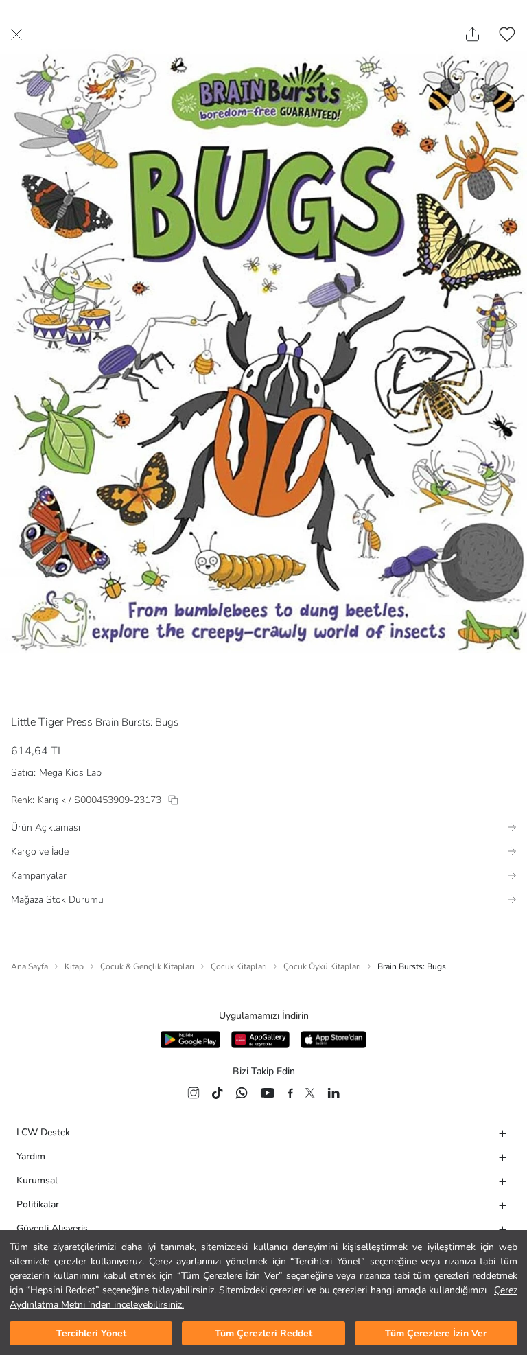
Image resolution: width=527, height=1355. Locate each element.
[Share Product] (472, 34)
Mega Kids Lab (70, 772)
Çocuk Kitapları (239, 966)
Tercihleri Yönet (91, 1333)
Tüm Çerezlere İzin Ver (436, 1333)
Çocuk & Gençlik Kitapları (147, 966)
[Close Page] (16, 34)
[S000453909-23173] (173, 800)
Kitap (74, 966)
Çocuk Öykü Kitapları (322, 966)
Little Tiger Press (52, 722)
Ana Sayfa (29, 966)
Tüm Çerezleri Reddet (263, 1333)
